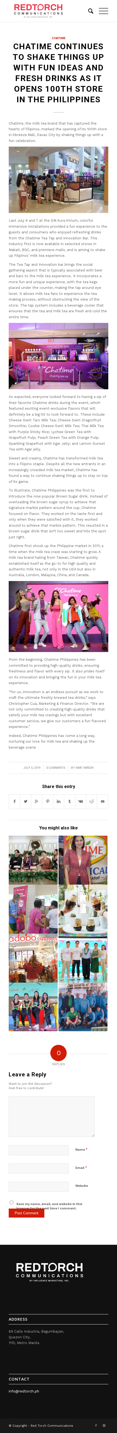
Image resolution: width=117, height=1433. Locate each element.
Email (81, 1168)
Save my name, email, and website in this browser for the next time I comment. (49, 1206)
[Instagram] (104, 1426)
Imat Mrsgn (85, 768)
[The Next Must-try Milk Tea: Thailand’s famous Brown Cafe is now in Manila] (83, 909)
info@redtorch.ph (24, 1391)
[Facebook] (96, 1426)
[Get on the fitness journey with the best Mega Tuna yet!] (33, 1007)
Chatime (59, 38)
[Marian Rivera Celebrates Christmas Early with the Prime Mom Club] (83, 860)
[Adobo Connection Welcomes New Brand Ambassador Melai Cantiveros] (33, 958)
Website (81, 1186)
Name (81, 1149)
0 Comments (55, 768)
